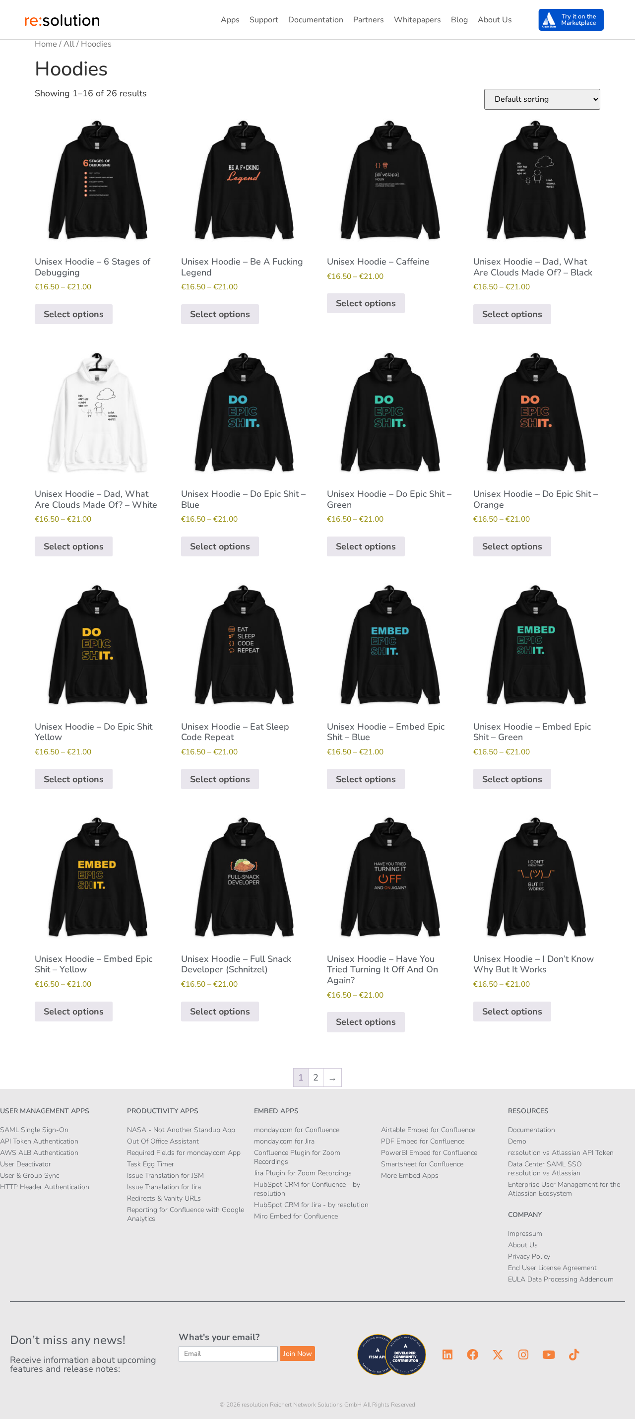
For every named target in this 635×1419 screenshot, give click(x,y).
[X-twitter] (498, 1355)
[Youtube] (548, 1355)
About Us (495, 19)
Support (264, 19)
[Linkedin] (447, 1355)
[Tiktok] (574, 1355)
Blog (459, 19)
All (69, 44)
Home (46, 44)
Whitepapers (417, 19)
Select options (74, 314)
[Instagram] (523, 1355)
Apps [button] (230, 19)
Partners (368, 19)
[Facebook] (472, 1355)
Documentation (315, 19)
